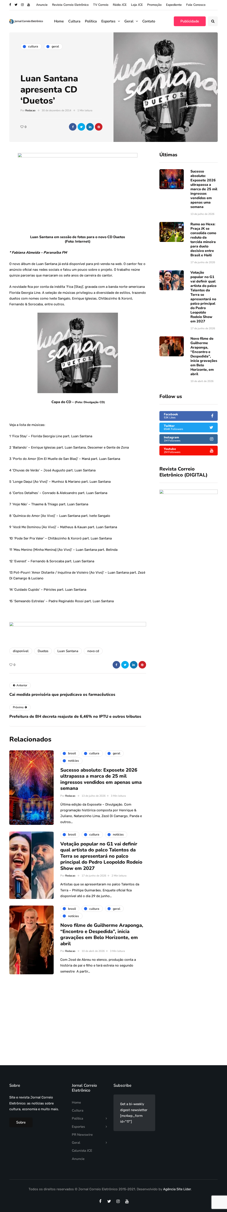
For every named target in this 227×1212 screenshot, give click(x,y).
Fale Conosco (195, 5)
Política (91, 21)
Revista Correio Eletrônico (70, 5)
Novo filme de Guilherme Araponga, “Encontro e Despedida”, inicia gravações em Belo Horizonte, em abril (203, 356)
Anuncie (42, 5)
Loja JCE (137, 5)
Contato (148, 21)
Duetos (43, 651)
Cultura (74, 21)
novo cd (93, 651)
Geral (128, 21)
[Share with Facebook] (72, 127)
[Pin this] (98, 127)
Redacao (30, 110)
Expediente (174, 5)
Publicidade (189, 21)
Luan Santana (67, 651)
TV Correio (100, 5)
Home (59, 21)
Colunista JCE (82, 1150)
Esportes (108, 21)
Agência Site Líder (177, 1189)
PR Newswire (82, 1134)
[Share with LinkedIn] (90, 127)
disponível (21, 651)
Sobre (21, 1122)
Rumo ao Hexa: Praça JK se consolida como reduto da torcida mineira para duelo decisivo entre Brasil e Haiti (203, 240)
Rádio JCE (120, 5)
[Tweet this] (81, 127)
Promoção (154, 5)
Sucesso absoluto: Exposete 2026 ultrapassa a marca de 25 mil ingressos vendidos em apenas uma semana (203, 189)
